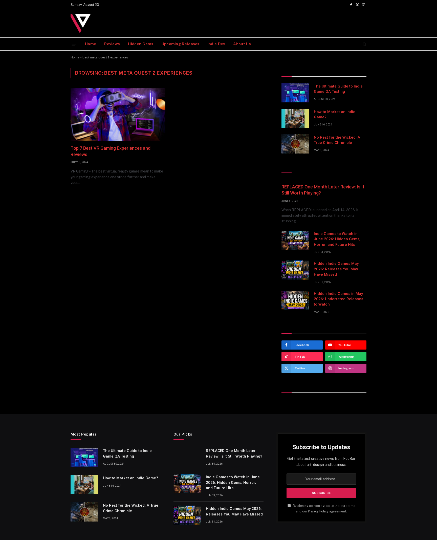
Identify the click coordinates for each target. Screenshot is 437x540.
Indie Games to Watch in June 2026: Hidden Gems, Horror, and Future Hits (337, 239)
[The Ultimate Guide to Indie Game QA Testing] (295, 92)
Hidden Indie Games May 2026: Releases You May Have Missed (336, 269)
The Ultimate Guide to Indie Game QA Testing (338, 89)
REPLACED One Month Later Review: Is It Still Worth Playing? (322, 190)
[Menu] (74, 44)
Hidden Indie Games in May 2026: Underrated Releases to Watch (338, 299)
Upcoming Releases (181, 44)
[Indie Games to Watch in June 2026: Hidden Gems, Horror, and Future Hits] (295, 240)
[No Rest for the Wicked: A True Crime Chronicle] (295, 144)
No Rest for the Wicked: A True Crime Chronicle (337, 140)
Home (90, 44)
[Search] (364, 44)
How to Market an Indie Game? (334, 114)
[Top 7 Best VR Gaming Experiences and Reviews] (118, 114)
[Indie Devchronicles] (82, 23)
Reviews (112, 44)
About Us (242, 44)
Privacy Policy (318, 511)
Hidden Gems (140, 44)
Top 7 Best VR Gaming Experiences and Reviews (110, 151)
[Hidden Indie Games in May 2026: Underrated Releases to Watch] (295, 300)
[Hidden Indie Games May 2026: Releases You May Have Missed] (295, 270)
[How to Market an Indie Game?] (295, 118)
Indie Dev (216, 44)
